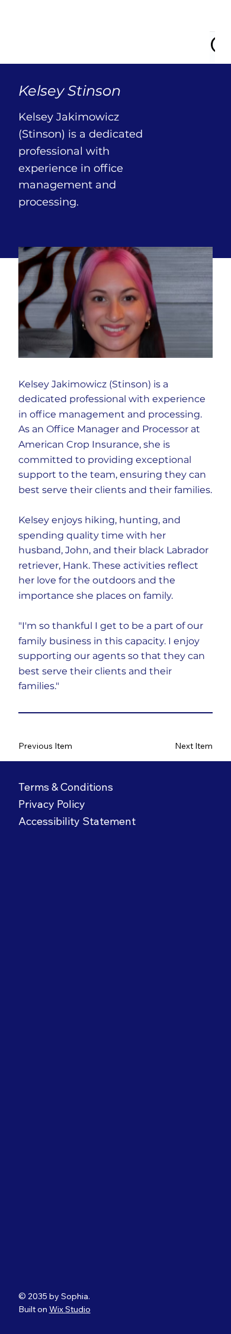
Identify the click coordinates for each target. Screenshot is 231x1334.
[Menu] (200, 32)
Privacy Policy (53, 804)
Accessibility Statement (77, 821)
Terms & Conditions (65, 787)
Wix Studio (70, 1309)
